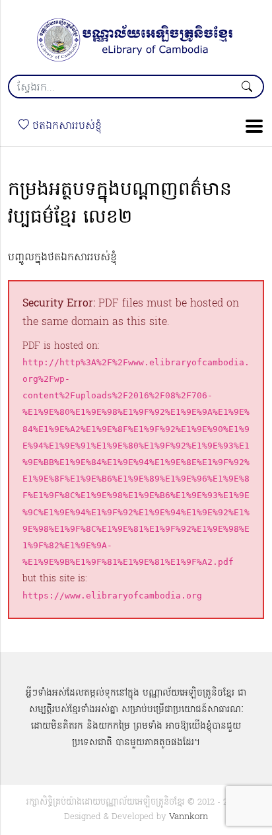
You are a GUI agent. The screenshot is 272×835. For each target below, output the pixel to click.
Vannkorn (188, 817)
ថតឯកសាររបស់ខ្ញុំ (65, 126)
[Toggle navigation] (250, 126)
